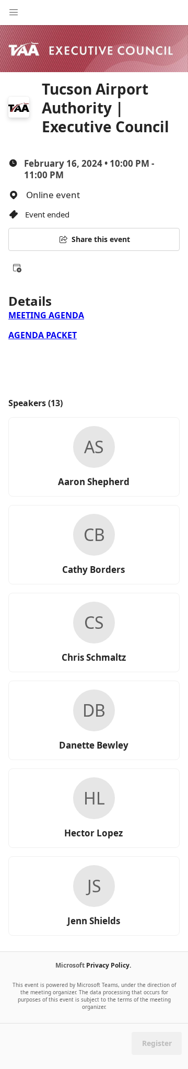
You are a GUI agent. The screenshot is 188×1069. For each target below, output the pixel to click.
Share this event (101, 239)
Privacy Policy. (108, 965)
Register (157, 1043)
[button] (16, 267)
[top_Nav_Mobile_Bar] (13, 12)
